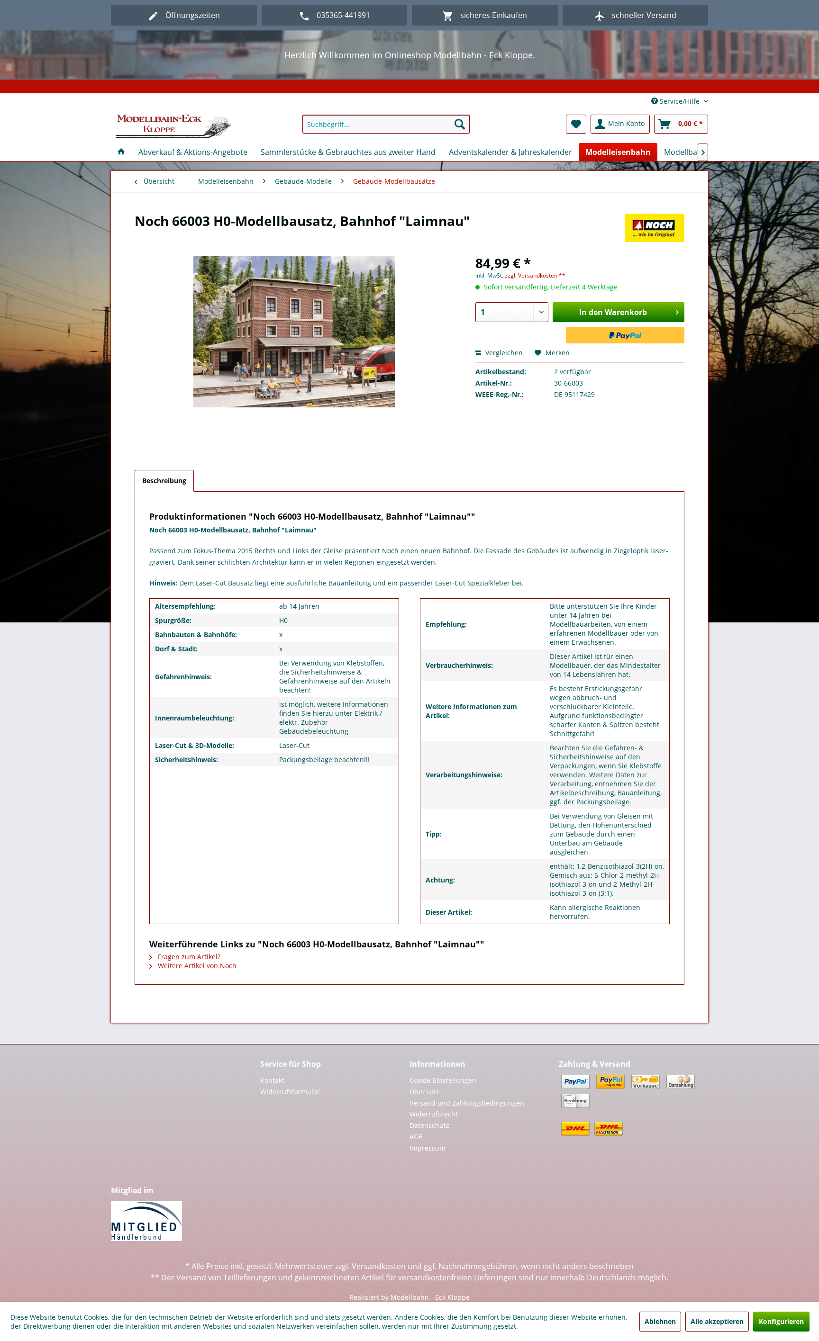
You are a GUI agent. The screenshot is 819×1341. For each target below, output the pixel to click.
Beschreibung (164, 480)
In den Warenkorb (613, 312)
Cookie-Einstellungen (443, 1080)
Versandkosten (379, 1266)
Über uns (424, 1091)
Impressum (428, 1147)
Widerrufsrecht (434, 1113)
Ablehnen (660, 1321)
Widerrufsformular (290, 1091)
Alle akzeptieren (717, 1321)
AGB (416, 1136)
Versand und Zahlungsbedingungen (467, 1102)
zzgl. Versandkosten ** (535, 275)
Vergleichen (503, 352)
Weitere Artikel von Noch (196, 965)
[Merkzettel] (576, 124)
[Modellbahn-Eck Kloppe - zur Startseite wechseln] (173, 126)
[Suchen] (460, 124)
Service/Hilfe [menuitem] (679, 101)
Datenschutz (429, 1125)
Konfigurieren (781, 1321)
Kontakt (272, 1080)
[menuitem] (386, 124)
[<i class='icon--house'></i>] (121, 152)
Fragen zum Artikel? (188, 956)
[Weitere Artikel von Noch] (654, 230)
